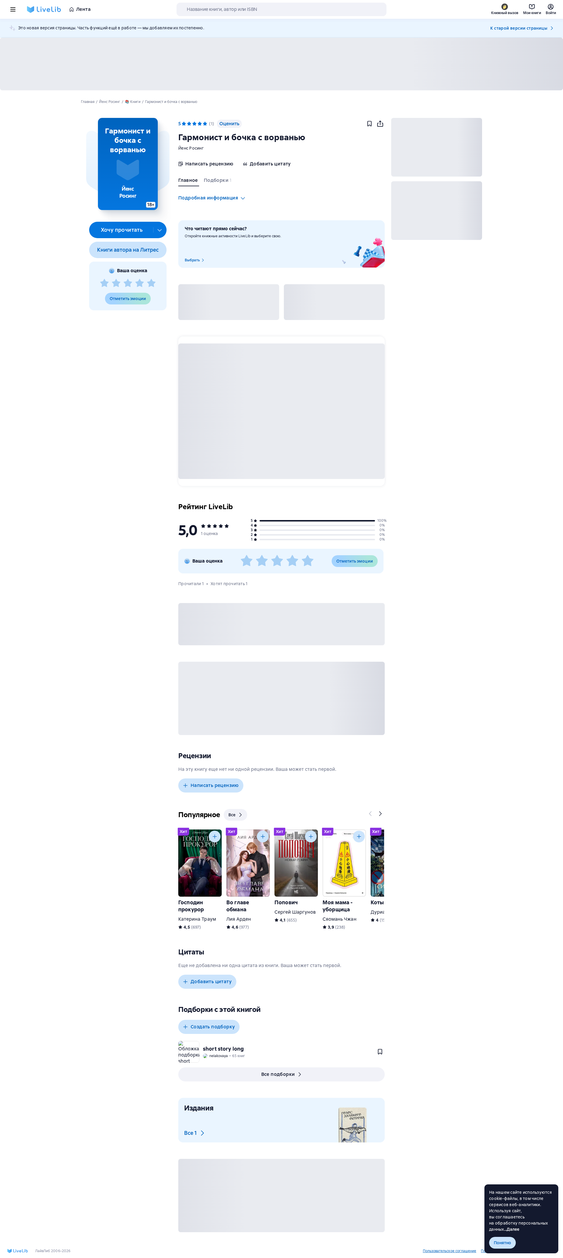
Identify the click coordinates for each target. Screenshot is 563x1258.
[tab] (188, 181)
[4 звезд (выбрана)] (199, 123)
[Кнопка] (370, 813)
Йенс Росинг (191, 148)
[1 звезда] (104, 283)
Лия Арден (238, 919)
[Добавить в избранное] (369, 124)
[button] (127, 164)
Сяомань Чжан (340, 919)
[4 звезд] (139, 283)
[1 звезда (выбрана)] (184, 123)
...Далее (512, 1229)
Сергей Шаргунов (295, 912)
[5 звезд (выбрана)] (205, 123)
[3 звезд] (128, 283)
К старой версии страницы (518, 28)
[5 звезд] (151, 283)
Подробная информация (208, 198)
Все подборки (278, 1074)
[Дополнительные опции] (160, 230)
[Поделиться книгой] (380, 124)
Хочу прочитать (122, 229)
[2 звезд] (116, 283)
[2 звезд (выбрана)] (189, 123)
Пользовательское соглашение (449, 1251)
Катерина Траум (197, 919)
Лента (83, 9)
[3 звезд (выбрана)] (194, 123)
